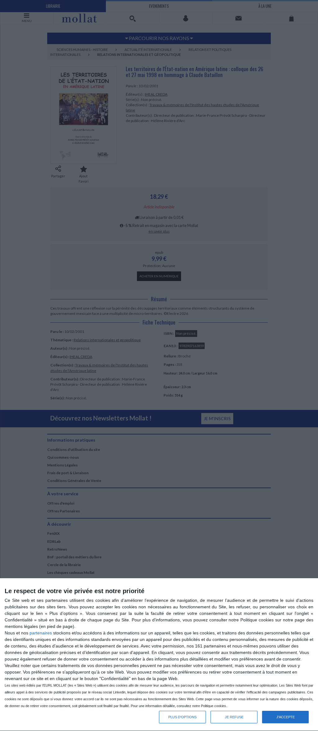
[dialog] (159, 655)
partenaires (41, 633)
